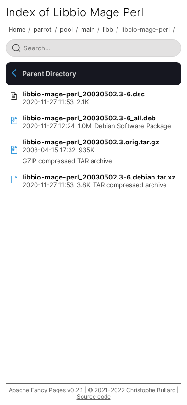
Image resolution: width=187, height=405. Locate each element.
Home (17, 29)
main (87, 29)
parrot (43, 29)
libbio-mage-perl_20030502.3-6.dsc (84, 94)
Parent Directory (49, 74)
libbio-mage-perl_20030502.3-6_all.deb (89, 118)
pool (66, 29)
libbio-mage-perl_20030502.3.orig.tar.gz (91, 142)
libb (108, 29)
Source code (94, 396)
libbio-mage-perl (145, 29)
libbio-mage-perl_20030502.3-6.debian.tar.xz (99, 177)
